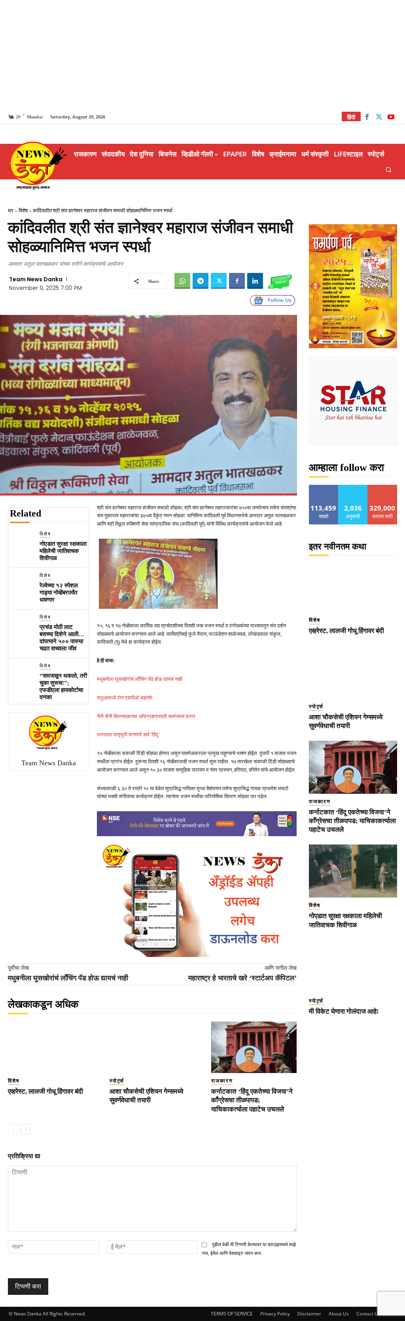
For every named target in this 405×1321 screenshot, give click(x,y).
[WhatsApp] (182, 281)
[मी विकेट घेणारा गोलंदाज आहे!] (353, 966)
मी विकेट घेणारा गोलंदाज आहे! (344, 1011)
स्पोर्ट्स (117, 1081)
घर (10, 210)
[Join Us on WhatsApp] (280, 281)
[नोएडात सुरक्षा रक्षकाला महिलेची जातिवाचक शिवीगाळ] (21, 542)
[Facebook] (367, 118)
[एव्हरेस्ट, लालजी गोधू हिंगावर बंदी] (51, 1047)
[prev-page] (13, 1129)
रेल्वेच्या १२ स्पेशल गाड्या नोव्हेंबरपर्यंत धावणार (59, 592)
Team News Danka (35, 279)
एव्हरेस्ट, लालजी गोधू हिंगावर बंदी (45, 1091)
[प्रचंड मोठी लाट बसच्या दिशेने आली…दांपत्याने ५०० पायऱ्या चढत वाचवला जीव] (21, 625)
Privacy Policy (275, 1313)
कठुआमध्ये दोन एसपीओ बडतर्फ (125, 698)
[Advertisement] (202, 55)
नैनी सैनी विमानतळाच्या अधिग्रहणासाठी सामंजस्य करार (146, 716)
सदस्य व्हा (382, 488)
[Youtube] (391, 118)
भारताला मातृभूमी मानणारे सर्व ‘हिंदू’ (128, 735)
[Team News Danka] (48, 732)
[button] (389, 169)
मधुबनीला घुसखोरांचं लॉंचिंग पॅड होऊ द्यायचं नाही (139, 679)
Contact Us (368, 1313)
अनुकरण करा (353, 488)
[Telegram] (200, 281)
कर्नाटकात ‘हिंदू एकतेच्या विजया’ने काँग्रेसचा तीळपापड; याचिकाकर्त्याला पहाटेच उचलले (252, 1100)
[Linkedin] (255, 281)
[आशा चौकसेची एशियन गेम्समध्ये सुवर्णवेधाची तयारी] (152, 1047)
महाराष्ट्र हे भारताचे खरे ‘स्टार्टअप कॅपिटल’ (242, 978)
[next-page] (25, 1129)
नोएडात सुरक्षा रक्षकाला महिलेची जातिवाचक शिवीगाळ (63, 551)
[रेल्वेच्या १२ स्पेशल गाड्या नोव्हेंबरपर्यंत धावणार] (21, 583)
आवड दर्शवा (324, 488)
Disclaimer (309, 1313)
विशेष (23, 210)
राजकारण (222, 1081)
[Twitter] (379, 118)
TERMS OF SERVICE (232, 1313)
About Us (339, 1313)
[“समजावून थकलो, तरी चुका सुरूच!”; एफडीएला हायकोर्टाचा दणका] (21, 674)
